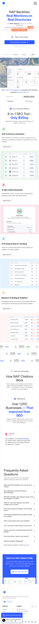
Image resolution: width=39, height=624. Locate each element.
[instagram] (32, 606)
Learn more (6, 146)
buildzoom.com (14, 360)
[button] (35, 3)
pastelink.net (16, 353)
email (27, 545)
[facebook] (35, 606)
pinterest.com (20, 346)
